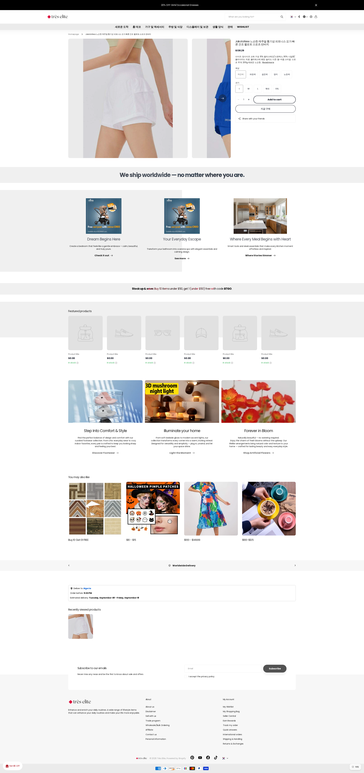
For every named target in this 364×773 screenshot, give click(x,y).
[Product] (85, 333)
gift (187, 5)
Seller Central (229, 716)
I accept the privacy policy (201, 676)
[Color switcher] (299, 17)
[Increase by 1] (249, 99)
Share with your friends (253, 118)
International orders (232, 734)
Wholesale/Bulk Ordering (157, 725)
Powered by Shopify (176, 758)
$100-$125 (248, 540)
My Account (228, 699)
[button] (223, 98)
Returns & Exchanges (233, 743)
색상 (237, 68)
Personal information (156, 739)
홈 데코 (137, 27)
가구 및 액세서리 (154, 27)
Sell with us (151, 716)
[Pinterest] (192, 757)
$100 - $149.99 (192, 540)
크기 (237, 82)
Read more (268, 62)
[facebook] (208, 757)
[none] (68, 566)
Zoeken (282, 17)
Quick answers (230, 729)
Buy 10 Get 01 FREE (78, 540)
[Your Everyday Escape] (182, 217)
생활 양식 (218, 27)
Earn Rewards (229, 720)
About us (150, 706)
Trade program (153, 720)
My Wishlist (228, 706)
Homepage (73, 34)
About (148, 699)
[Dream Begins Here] (103, 217)
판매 (230, 27)
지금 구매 (265, 108)
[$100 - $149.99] (211, 509)
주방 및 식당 (175, 27)
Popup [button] (77, 362)
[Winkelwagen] (316, 17)
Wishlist (243, 27)
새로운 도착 (121, 27)
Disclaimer (151, 711)
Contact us (151, 734)
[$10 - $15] (153, 509)
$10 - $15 (131, 540)
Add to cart (275, 99)
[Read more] (305, 17)
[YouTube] (200, 757)
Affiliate (149, 729)
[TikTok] (215, 757)
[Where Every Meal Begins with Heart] (260, 217)
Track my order (230, 725)
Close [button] (316, 5)
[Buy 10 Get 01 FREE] (95, 509)
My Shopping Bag (231, 711)
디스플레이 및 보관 (197, 27)
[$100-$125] (269, 509)
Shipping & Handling (232, 739)
